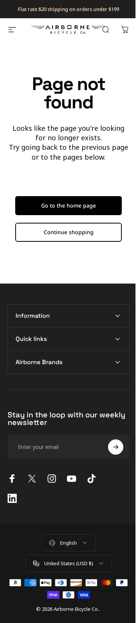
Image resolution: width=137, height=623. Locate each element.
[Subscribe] (110, 447)
